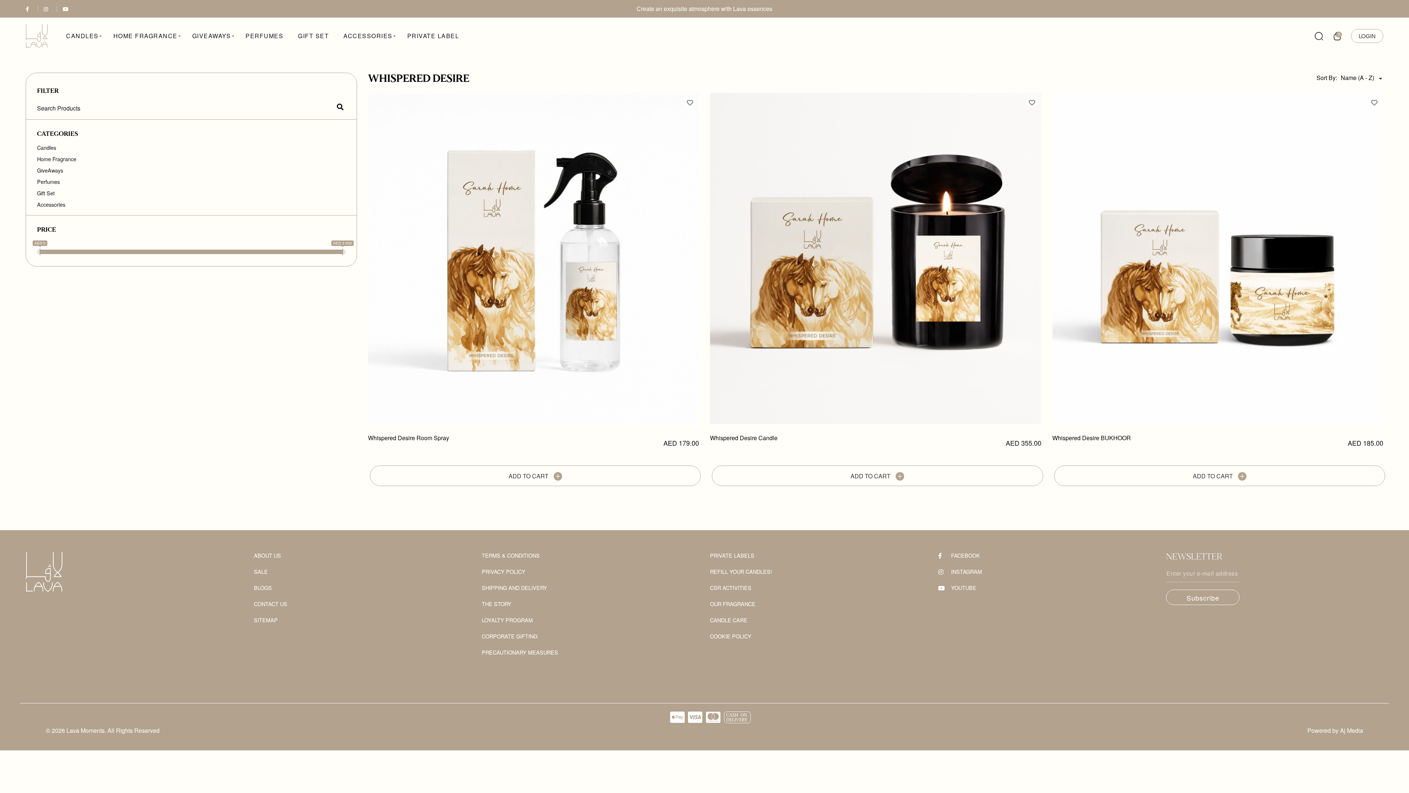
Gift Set (46, 193)
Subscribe (1203, 597)
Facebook (965, 555)
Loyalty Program (507, 620)
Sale (261, 571)
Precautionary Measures (520, 652)
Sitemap (266, 620)
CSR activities (730, 587)
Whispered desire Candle (744, 438)
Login (1367, 36)
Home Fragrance (56, 159)
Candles (46, 147)
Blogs (263, 587)
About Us (267, 555)
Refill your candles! (741, 571)
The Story (496, 604)
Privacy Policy (503, 571)
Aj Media (1351, 730)
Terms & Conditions (511, 555)
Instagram (966, 571)
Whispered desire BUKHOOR (1091, 438)
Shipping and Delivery (514, 587)
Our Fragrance (733, 604)
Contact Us (270, 604)
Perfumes (48, 181)
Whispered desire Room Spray (408, 438)
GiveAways (50, 170)
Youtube (963, 587)
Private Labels (732, 555)
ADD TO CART (529, 476)
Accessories (51, 204)
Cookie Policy (730, 636)
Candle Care (728, 620)
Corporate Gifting (510, 636)
